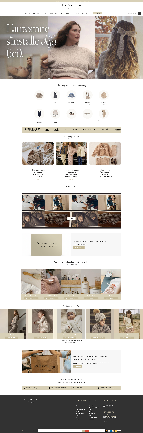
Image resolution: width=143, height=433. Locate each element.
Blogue (77, 419)
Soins (61, 13)
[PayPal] (116, 431)
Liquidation (91, 419)
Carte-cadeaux (85, 13)
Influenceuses (79, 405)
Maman (44, 13)
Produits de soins (93, 417)
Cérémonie (68, 13)
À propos (78, 407)
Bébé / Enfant (36, 13)
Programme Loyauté (80, 403)
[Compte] (6, 6)
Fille (90, 409)
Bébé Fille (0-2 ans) (93, 405)
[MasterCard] (106, 431)
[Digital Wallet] (119, 431)
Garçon (90, 411)
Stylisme (77, 415)
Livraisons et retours (80, 409)
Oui (83, 430)
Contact (77, 422)
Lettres (77, 421)
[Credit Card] (113, 431)
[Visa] (109, 431)
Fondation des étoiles (80, 413)
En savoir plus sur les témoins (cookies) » (96, 430)
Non (87, 430)
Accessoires (53, 13)
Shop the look (79, 411)
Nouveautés (27, 13)
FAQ (76, 417)
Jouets (77, 13)
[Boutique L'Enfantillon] (29, 401)
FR (2, 6)
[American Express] (111, 431)
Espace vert (91, 421)
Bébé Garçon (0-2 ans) (94, 407)
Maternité (91, 403)
